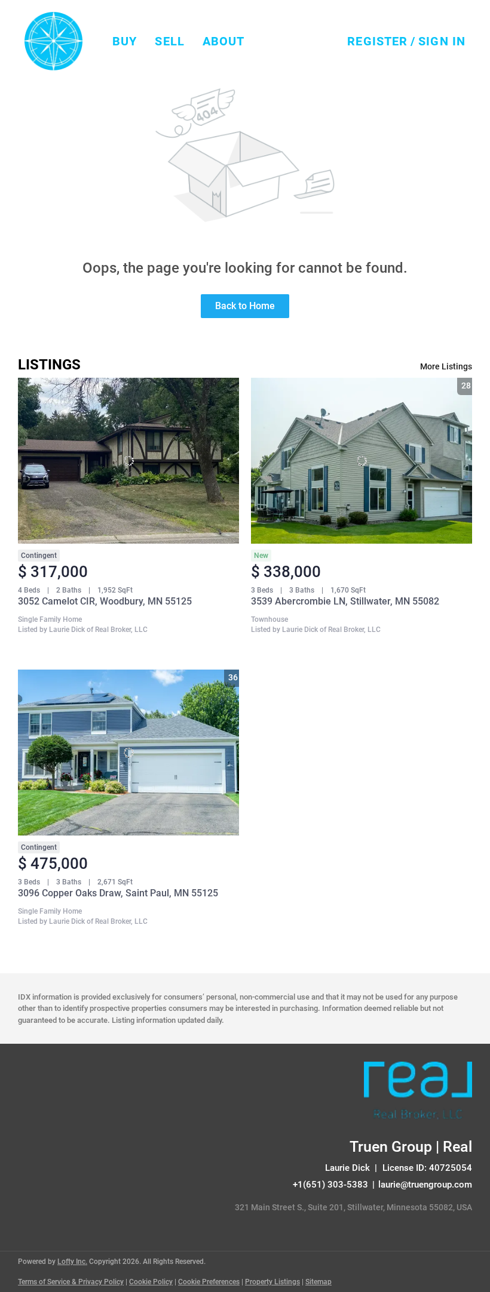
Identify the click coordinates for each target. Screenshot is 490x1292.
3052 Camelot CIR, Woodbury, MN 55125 (105, 601)
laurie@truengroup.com (425, 1184)
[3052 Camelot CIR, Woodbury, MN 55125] (128, 461)
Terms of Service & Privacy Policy (71, 1282)
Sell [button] (169, 41)
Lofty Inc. (72, 1261)
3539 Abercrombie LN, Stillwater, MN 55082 (345, 601)
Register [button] (377, 41)
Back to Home (245, 306)
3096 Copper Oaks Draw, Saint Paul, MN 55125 (118, 893)
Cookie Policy (151, 1282)
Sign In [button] (442, 41)
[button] (53, 41)
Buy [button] (124, 41)
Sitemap (318, 1282)
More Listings (446, 366)
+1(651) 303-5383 (330, 1184)
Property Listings (272, 1282)
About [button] (224, 41)
